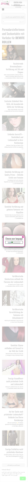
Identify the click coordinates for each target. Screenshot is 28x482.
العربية (9, 242)
